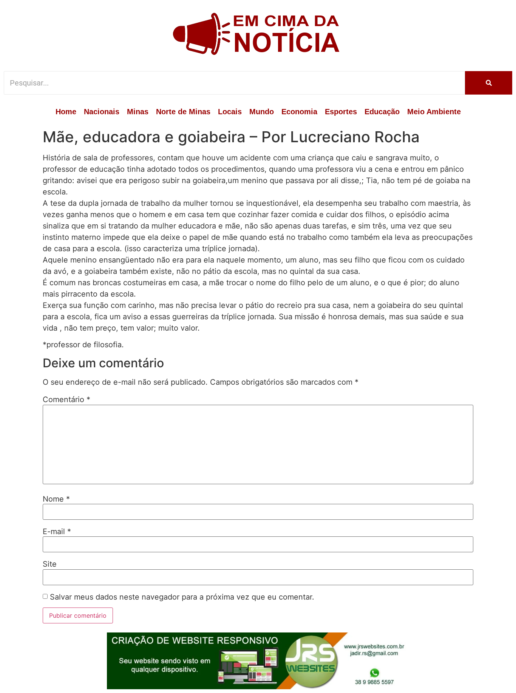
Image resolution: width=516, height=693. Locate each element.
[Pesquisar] (488, 83)
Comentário (66, 399)
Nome (56, 499)
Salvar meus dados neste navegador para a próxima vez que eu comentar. (182, 597)
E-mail (57, 531)
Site (50, 564)
